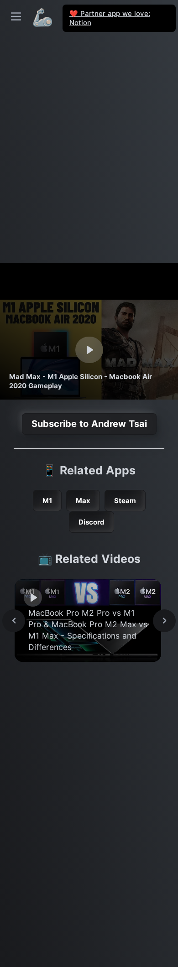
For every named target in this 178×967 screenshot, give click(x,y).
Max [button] (83, 500)
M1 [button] (47, 500)
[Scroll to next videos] (164, 620)
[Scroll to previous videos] (13, 620)
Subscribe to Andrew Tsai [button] (89, 423)
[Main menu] (16, 16)
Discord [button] (92, 522)
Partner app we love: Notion (109, 18)
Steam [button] (125, 500)
